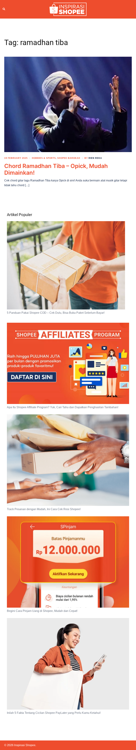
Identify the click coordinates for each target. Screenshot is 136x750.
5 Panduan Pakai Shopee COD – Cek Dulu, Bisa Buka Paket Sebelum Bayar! (55, 312)
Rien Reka (95, 158)
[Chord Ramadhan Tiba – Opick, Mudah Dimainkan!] (68, 104)
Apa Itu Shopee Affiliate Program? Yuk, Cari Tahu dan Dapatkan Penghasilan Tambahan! (62, 407)
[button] (4, 9)
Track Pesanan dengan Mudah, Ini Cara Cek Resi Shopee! (44, 509)
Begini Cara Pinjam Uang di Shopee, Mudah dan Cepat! (42, 610)
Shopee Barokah (68, 158)
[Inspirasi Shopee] (68, 9)
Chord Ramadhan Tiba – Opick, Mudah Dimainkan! (56, 169)
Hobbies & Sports (44, 158)
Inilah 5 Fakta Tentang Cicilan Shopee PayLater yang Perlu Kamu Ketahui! (54, 712)
